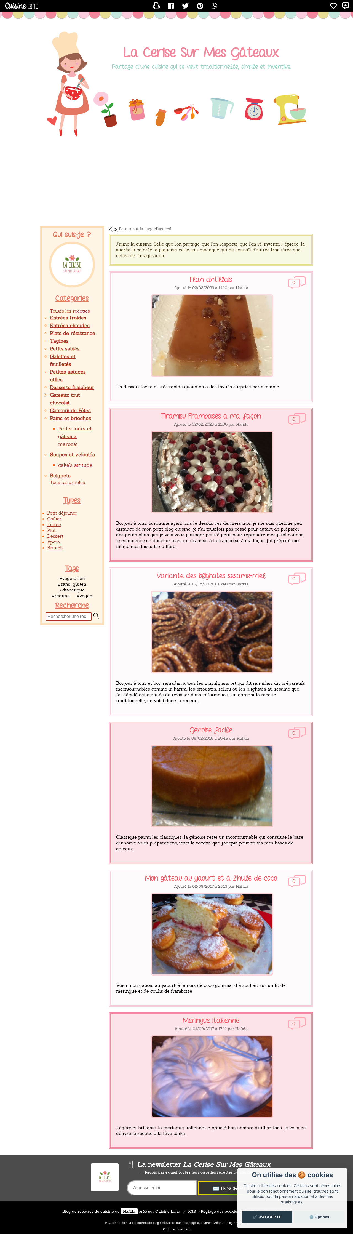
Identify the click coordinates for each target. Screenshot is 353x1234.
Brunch (55, 548)
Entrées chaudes (70, 325)
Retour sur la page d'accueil (145, 228)
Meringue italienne (211, 1021)
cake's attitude (75, 465)
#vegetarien (72, 578)
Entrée (54, 524)
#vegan (84, 596)
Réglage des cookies (220, 1211)
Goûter (54, 519)
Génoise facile (211, 730)
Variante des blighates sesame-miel (211, 576)
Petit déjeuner (62, 513)
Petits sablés (65, 348)
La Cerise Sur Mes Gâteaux (201, 52)
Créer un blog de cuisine (230, 1223)
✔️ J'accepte (267, 1217)
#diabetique (72, 590)
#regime (61, 596)
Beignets (60, 475)
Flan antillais (211, 280)
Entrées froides (68, 318)
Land (167, 1211)
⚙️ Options (319, 1217)
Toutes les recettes (70, 311)
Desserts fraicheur (72, 387)
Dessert (55, 536)
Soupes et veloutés (72, 454)
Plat (51, 530)
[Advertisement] (176, 182)
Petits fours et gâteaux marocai (75, 436)
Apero (53, 542)
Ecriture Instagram (176, 1229)
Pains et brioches (70, 418)
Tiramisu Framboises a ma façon (211, 416)
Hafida (129, 1211)
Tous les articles (67, 482)
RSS (192, 1211)
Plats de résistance (72, 333)
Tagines (59, 341)
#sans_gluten (72, 584)
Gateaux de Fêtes (70, 410)
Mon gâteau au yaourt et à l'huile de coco (211, 878)
